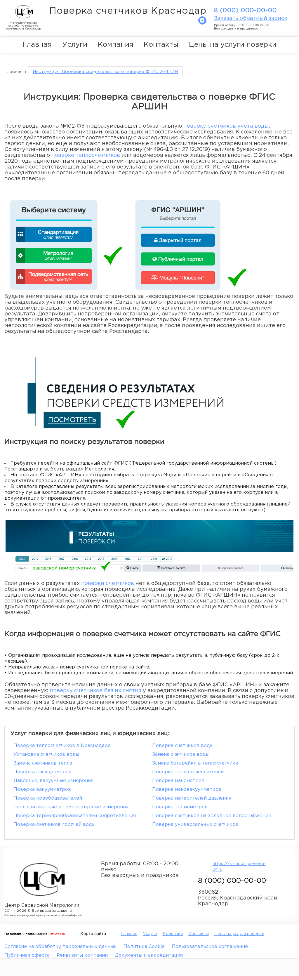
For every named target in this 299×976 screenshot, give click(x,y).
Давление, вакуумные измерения (53, 781)
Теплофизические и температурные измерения (70, 807)
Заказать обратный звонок (250, 18)
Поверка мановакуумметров (186, 789)
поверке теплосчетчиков (85, 155)
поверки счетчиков (107, 583)
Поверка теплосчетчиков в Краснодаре (62, 746)
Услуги (74, 44)
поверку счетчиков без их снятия (95, 690)
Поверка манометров (178, 781)
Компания (115, 44)
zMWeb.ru (57, 934)
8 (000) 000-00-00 (245, 10)
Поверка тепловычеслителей (188, 772)
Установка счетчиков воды (46, 754)
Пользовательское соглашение (210, 946)
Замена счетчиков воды (180, 754)
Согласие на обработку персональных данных (60, 946)
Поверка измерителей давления (191, 798)
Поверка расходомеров (42, 772)
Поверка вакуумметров (42, 789)
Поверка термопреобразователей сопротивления (74, 816)
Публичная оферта (27, 955)
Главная (37, 44)
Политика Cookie (144, 946)
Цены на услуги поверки (233, 44)
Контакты (161, 44)
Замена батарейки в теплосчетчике (195, 763)
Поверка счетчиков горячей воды (54, 824)
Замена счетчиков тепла (42, 763)
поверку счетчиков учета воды (226, 126)
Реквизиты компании (82, 955)
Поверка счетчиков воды (182, 746)
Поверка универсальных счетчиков (195, 824)
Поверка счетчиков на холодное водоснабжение (211, 816)
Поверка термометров (180, 807)
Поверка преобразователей (47, 798)
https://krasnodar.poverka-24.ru (239, 866)
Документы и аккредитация (149, 955)
